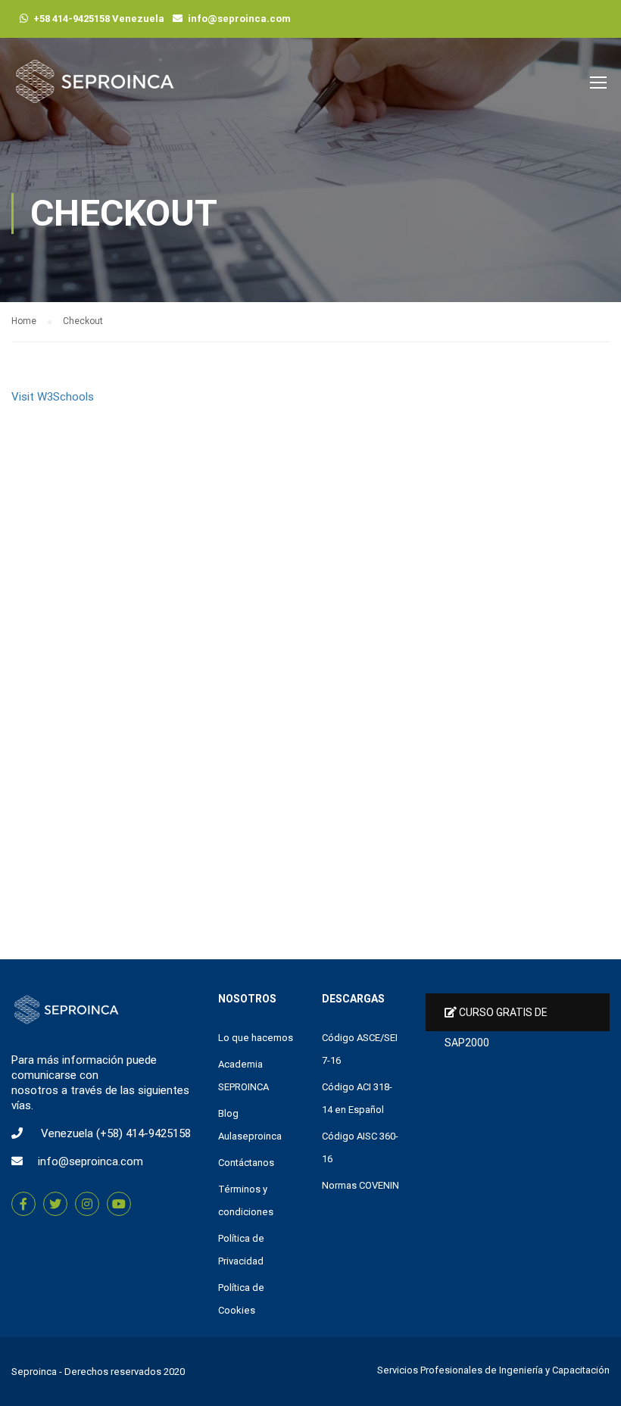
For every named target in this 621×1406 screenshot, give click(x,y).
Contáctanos (246, 1162)
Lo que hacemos (255, 1037)
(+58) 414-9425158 (143, 1133)
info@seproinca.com (239, 18)
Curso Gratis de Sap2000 (496, 1018)
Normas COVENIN (360, 1185)
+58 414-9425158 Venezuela (98, 18)
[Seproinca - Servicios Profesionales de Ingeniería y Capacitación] (94, 89)
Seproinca (34, 1371)
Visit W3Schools (52, 397)
